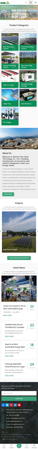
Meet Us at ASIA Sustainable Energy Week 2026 (15, 345)
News (6, 432)
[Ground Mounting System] (28, 39)
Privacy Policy (20, 436)
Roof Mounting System (8, 48)
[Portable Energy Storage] (28, 76)
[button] (13, 18)
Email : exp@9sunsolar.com (14, 421)
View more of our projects (19, 258)
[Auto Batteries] (28, 95)
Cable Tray (7, 104)
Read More (8, 194)
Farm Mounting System (26, 66)
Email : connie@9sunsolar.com (15, 424)
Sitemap (9, 436)
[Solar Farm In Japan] (19, 232)
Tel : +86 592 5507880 (12, 415)
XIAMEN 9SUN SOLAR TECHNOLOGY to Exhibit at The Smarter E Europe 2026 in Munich (14, 326)
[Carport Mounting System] (10, 57)
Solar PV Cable (8, 85)
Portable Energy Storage (26, 85)
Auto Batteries (26, 104)
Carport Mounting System (9, 66)
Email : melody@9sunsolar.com (15, 418)
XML (14, 436)
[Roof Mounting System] (10, 39)
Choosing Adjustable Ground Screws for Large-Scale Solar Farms (15, 365)
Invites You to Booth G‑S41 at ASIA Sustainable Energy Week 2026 (14, 307)
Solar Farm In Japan (10, 249)
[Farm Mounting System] (28, 57)
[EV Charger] (10, 113)
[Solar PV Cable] (10, 76)
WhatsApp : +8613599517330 (14, 427)
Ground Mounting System (27, 48)
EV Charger (7, 122)
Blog (3, 432)
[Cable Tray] (10, 95)
